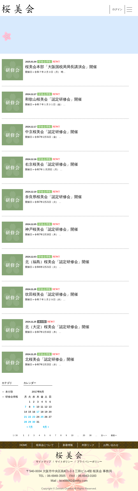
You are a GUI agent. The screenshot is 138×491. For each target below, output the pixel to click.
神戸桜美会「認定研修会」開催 (51, 229)
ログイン (117, 9)
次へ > (104, 435)
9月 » (46, 426)
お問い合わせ (110, 445)
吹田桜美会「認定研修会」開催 (51, 294)
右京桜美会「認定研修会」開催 (51, 164)
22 (29, 416)
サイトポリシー (64, 461)
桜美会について (45, 445)
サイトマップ (43, 461)
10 (72, 435)
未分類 (42, 321)
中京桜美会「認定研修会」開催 (51, 132)
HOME (23, 445)
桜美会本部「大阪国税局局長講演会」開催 (61, 67)
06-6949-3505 (56, 476)
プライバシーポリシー (89, 461)
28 (25, 421)
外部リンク (88, 445)
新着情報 (68, 445)
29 (29, 421)
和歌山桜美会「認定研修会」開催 (53, 99)
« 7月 (30, 426)
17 (37, 411)
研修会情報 (44, 61)
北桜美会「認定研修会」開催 (49, 359)
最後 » (113, 435)
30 (33, 421)
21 (25, 416)
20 (84, 435)
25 (42, 416)
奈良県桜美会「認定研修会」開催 (53, 197)
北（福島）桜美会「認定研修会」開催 (57, 262)
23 (33, 416)
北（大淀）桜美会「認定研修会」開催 (57, 327)
